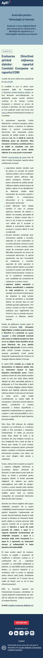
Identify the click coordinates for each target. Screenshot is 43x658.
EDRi (20, 327)
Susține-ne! (21, 623)
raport (4, 113)
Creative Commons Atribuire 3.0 (20, 606)
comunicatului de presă (17, 158)
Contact (21, 641)
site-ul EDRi (8, 82)
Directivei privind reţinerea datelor (17, 92)
